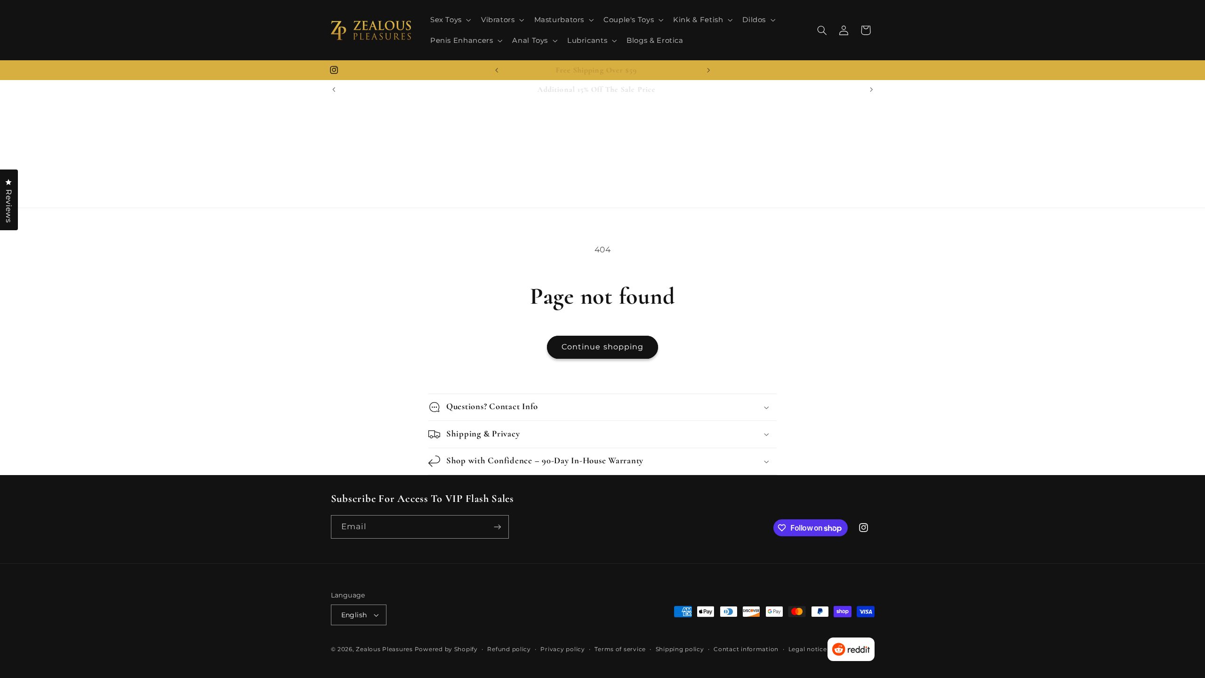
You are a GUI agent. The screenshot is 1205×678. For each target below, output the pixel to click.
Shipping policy (680, 649)
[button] (449, 19)
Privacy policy (562, 649)
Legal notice (807, 649)
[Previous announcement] (496, 70)
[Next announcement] (708, 70)
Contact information (746, 649)
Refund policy (509, 649)
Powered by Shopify (446, 649)
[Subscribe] (497, 526)
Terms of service (620, 649)
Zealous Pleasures (385, 649)
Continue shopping (602, 346)
